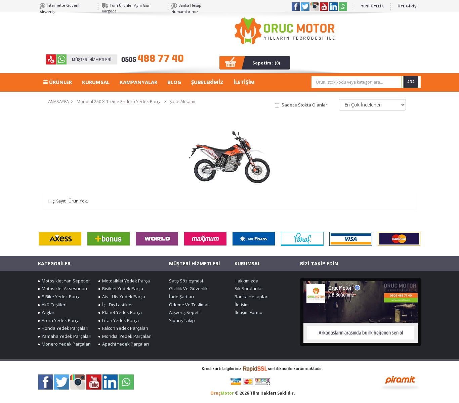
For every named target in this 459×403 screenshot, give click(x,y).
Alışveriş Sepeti (184, 312)
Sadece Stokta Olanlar (304, 105)
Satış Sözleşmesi (186, 281)
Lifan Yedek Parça (119, 320)
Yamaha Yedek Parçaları (65, 336)
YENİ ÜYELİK (372, 5)
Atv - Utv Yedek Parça (122, 297)
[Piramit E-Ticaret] (400, 382)
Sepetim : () (266, 63)
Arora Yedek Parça (60, 320)
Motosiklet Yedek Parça (125, 281)
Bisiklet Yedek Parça (121, 288)
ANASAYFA (58, 101)
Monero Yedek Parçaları (65, 344)
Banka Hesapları (251, 297)
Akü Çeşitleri (53, 305)
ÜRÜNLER (60, 82)
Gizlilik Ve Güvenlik (188, 288)
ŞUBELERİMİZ (207, 82)
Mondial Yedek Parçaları (126, 336)
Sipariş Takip (182, 320)
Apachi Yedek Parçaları (124, 344)
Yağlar (47, 312)
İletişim (242, 305)
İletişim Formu (248, 312)
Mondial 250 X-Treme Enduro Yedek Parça (119, 101)
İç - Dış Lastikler (116, 305)
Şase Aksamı (182, 101)
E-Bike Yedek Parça (60, 297)
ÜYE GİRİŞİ (408, 5)
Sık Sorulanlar (249, 288)
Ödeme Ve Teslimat (189, 305)
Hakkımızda (246, 281)
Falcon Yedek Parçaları (124, 328)
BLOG (174, 82)
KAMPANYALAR (138, 82)
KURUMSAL (96, 82)
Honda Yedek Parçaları (64, 328)
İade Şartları (181, 297)
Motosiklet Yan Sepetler (65, 281)
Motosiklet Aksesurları (63, 288)
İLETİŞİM (244, 82)
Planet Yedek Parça (121, 312)
